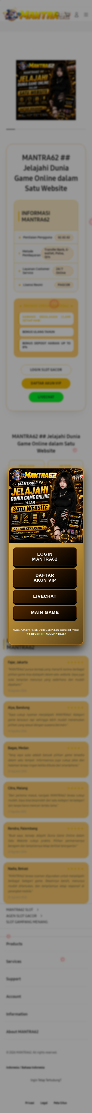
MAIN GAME (45, 612)
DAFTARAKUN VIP (45, 577)
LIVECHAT (44, 596)
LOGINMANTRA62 (45, 556)
